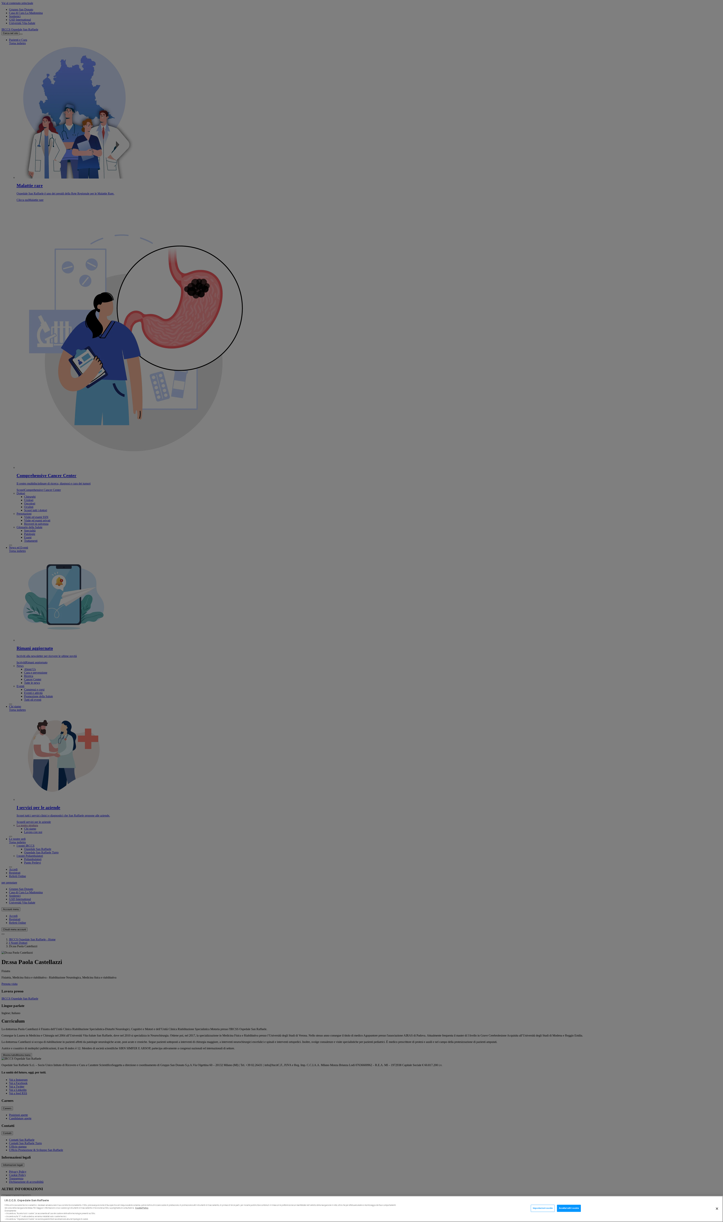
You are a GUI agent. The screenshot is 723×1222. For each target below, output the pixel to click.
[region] (361, 1209)
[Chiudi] (717, 1208)
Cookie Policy (141, 1208)
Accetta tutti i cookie (569, 1208)
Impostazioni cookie (543, 1208)
